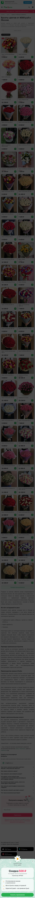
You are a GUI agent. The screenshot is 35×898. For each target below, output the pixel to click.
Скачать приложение (17, 895)
